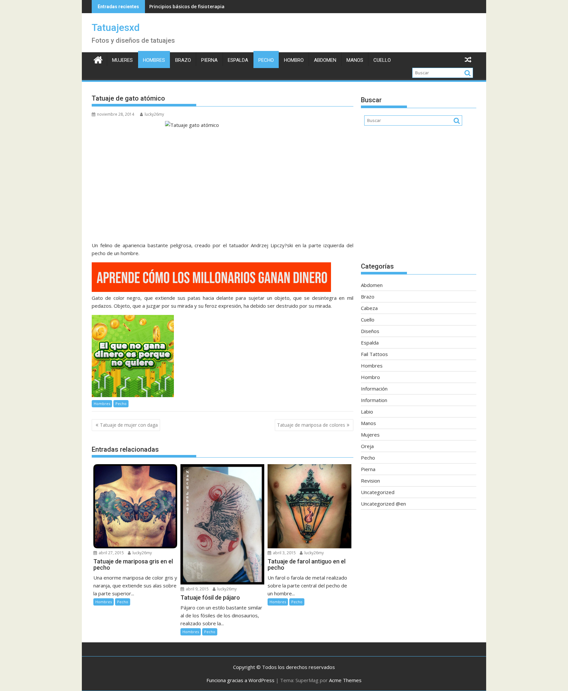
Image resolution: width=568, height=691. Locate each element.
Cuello (382, 60)
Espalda (238, 60)
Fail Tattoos (374, 354)
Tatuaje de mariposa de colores (311, 425)
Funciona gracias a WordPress (240, 680)
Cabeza (369, 308)
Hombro (294, 60)
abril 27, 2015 (111, 553)
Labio (367, 411)
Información (374, 388)
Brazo (183, 60)
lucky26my (154, 114)
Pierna (209, 60)
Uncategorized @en (383, 503)
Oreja (367, 446)
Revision (370, 480)
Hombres (154, 60)
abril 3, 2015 (284, 553)
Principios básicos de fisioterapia (187, 6)
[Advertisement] (418, 197)
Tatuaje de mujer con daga (129, 425)
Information (374, 400)
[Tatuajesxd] (98, 59)
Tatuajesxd (116, 27)
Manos (354, 60)
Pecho (266, 60)
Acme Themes (345, 680)
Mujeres (122, 60)
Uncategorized (377, 492)
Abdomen (325, 60)
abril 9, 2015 (197, 589)
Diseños (370, 331)
